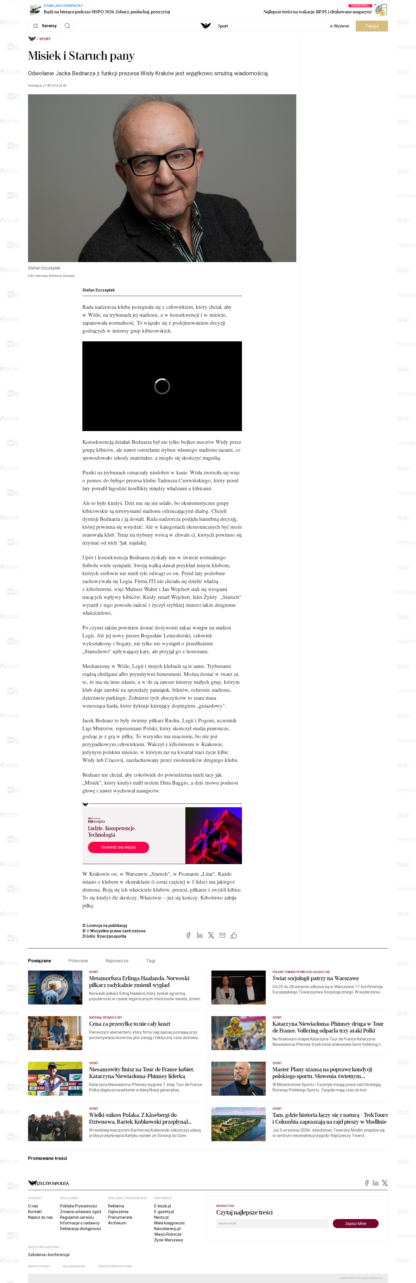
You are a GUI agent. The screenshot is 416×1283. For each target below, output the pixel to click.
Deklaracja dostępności (80, 1228)
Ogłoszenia (118, 1211)
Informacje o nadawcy (80, 1223)
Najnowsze (117, 960)
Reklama (116, 1206)
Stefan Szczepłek (98, 290)
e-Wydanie (339, 26)
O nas (33, 1206)
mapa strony (39, 1266)
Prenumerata (120, 1217)
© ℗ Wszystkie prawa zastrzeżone (113, 931)
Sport (45, 39)
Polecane (78, 960)
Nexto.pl (161, 1217)
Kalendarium (74, 1266)
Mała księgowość (169, 1223)
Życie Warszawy (168, 1240)
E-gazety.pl (164, 1211)
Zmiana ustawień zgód (80, 1211)
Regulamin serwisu (77, 1217)
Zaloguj (372, 26)
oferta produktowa (115, 1266)
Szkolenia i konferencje (49, 1254)
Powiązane (39, 960)
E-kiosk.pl (162, 1206)
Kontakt (35, 1211)
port (223, 26)
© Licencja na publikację (105, 925)
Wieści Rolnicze (168, 1234)
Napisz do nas (40, 1217)
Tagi (150, 960)
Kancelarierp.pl (167, 1228)
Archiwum (117, 1223)
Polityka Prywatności (78, 1206)
